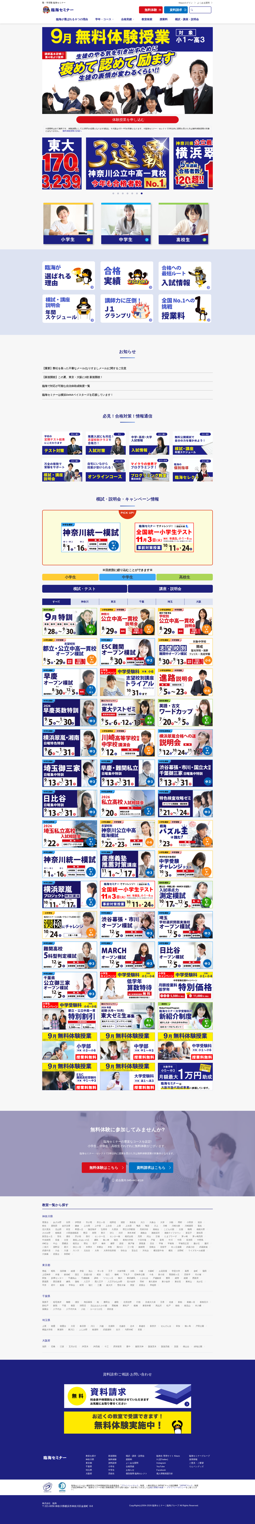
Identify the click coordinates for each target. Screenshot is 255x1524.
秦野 (112, 1243)
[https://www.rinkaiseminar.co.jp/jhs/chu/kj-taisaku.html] (106, 443)
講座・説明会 (170, 589)
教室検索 (147, 19)
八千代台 (57, 1309)
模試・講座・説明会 (187, 19)
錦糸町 (67, 1274)
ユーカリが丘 (96, 1309)
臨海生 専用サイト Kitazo (168, 1456)
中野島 (200, 1240)
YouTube (160, 1466)
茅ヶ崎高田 (197, 1236)
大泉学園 (121, 1271)
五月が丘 (73, 1346)
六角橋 (45, 1254)
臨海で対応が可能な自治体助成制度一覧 (66, 386)
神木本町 (132, 1233)
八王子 (87, 1282)
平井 (44, 1285)
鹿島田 (54, 1226)
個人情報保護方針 (164, 1473)
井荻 (82, 1271)
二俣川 (45, 1247)
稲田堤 (113, 1222)
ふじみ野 (83, 1330)
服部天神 (139, 1346)
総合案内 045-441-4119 (129, 1180)
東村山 (189, 1282)
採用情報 (193, 1459)
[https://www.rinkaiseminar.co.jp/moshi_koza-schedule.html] (69, 308)
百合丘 (135, 1250)
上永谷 (109, 1226)
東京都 (89, 1463)
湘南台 (143, 1233)
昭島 (53, 1271)
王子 (110, 1271)
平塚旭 (171, 1243)
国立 (77, 1274)
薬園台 (45, 1309)
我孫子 (45, 1302)
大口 (142, 1222)
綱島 (96, 1240)
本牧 (110, 1247)
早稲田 (153, 1285)
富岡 (162, 1240)
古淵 (181, 1229)
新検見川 (204, 1302)
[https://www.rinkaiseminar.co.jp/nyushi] (185, 275)
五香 (162, 1302)
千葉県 (89, 1466)
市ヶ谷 (100, 1271)
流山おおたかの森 (99, 1306)
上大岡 (87, 1226)
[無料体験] (127, 1423)
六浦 (66, 1250)
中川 (171, 1240)
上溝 (119, 1226)
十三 (106, 1346)
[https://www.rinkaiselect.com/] (193, 470)
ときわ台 (144, 1278)
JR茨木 (85, 1346)
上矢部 (128, 1226)
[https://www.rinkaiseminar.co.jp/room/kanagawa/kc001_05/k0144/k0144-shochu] (149, 470)
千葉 (64, 1306)
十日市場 (142, 1240)
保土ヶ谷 (77, 1247)
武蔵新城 (203, 1247)
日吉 (152, 1243)
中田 (179, 1240)
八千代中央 (71, 1309)
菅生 (59, 1236)
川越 (101, 1326)
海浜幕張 (88, 1302)
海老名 (133, 1222)
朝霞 (53, 1326)
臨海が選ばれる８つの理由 (72, 19)
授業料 (164, 19)
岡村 (180, 1222)
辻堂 (66, 1240)
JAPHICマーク (186, 1485)
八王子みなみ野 (115, 1282)
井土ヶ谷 (101, 1222)
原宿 (121, 1243)
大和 (97, 1250)
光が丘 (200, 1282)
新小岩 (161, 1274)
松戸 (168, 1306)
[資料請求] (127, 1396)
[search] (191, 10)
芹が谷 (78, 1236)
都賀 (73, 1306)
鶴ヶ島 (188, 1326)
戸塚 (153, 1240)
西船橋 (115, 1306)
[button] (113, 193)
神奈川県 (90, 1459)
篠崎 (117, 1274)
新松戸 (45, 1306)
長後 (57, 1240)
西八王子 (99, 1282)
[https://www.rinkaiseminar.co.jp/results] (127, 275)
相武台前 (129, 1236)
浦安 (77, 1302)
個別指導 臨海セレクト (136, 1473)
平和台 (72, 1285)
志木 (132, 1326)
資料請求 (176, 9)
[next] (209, 166)
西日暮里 (57, 1282)
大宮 (73, 1326)
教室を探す (91, 1456)
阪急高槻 (165, 1346)
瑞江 (91, 1285)
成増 (177, 1278)
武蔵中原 (46, 1250)
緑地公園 (198, 1346)
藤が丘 (197, 1243)
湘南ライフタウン (173, 1233)
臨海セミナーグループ (199, 1456)
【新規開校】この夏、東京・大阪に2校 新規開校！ (72, 377)
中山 (55, 1243)
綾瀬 (73, 1271)
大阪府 (89, 1473)
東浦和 (60, 1330)
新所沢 (153, 1326)
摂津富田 (117, 1346)
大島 (132, 1271)
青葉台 (45, 1222)
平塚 (161, 1243)
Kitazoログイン (186, 3)
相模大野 (201, 1229)
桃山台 (186, 1346)
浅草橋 (63, 1271)
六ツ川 (76, 1250)
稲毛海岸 (57, 1302)
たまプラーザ (170, 1236)
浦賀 (123, 1222)
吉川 (118, 1330)
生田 (68, 1222)
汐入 (112, 1233)
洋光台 (146, 1250)
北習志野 (127, 1302)
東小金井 (166, 1282)
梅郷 (68, 1302)
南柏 (177, 1306)
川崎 (165, 1226)
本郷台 (100, 1247)
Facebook (161, 1470)
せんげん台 (166, 1326)
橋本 (104, 1243)
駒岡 (190, 1229)
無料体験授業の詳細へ (72, 131)
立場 (158, 1236)
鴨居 (138, 1226)
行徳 (138, 1302)
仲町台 (45, 1243)
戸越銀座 (157, 1278)
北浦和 (111, 1326)
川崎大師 (176, 1226)
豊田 (168, 1278)
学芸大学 (176, 1271)
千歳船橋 (85, 1278)
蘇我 (55, 1306)
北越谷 (122, 1326)
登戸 (95, 1243)
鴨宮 (147, 1226)
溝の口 (120, 1247)
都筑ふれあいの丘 (81, 1240)
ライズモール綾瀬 (196, 1250)
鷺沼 (85, 1233)
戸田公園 (200, 1326)
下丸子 (126, 1274)
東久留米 (153, 1282)
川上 (156, 1226)
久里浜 (115, 1229)
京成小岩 (88, 1274)
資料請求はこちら (151, 1168)
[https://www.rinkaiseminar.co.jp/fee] (185, 308)
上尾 (44, 1326)
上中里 (98, 1226)
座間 (94, 1233)
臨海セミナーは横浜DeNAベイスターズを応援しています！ (77, 394)
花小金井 (131, 1282)
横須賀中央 (158, 1250)
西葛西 (45, 1282)
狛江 (108, 1274)
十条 (151, 1274)
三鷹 (99, 1285)
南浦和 (95, 1330)
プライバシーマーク (129, 1485)
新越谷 (142, 1326)
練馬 (68, 1282)
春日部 (83, 1326)
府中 (53, 1285)
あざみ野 (57, 1222)
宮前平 (163, 1247)
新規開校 (112, 1456)
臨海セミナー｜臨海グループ (165, 1505)
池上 (91, 1271)
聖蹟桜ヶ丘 (174, 1274)
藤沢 (207, 1243)
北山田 (58, 1229)
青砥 (44, 1271)
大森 (141, 1271)
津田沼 (83, 1306)
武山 (149, 1236)
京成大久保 (150, 1302)
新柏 (180, 1302)
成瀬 (186, 1278)
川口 (93, 1326)
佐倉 (171, 1302)
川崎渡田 (189, 1226)
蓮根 (77, 1282)
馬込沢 (159, 1306)
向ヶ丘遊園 (176, 1247)
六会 (57, 1250)
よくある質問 (203, 3)
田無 (44, 1278)
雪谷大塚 (121, 1285)
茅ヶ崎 (185, 1236)
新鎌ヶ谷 (191, 1302)
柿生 (44, 1226)
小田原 (190, 1222)
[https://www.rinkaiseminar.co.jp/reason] (69, 275)
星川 (66, 1247)
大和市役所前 (110, 1250)
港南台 (156, 1229)
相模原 (58, 1233)
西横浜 (65, 1243)
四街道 (110, 1309)
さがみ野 (46, 1233)
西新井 (195, 1278)
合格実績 (126, 19)
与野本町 (129, 1330)
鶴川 (120, 1278)
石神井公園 (139, 1274)
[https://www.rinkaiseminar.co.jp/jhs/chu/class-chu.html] (62, 443)
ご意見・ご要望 (196, 1463)
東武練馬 (131, 1278)
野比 (86, 1243)
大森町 (151, 1271)
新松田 (200, 1233)
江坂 (62, 1346)
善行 (88, 1236)
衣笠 (68, 1229)
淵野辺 (56, 1247)
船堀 (62, 1285)
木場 (57, 1274)
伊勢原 (78, 1222)
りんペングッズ (196, 1466)
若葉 (140, 1330)
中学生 (127, 577)
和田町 (67, 1254)
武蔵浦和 (107, 1330)
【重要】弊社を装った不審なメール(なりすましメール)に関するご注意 (84, 368)
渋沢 (121, 1233)
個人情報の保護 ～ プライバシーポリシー (168, 1487)
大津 (162, 1222)
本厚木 (89, 1247)
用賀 (132, 1285)
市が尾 (89, 1222)
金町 (196, 1271)
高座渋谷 (144, 1229)
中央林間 (46, 1240)
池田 (44, 1346)
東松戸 (126, 1306)
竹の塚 (198, 1274)
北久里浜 (46, 1229)
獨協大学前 (47, 1330)
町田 (82, 1285)
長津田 (189, 1240)
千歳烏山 (72, 1278)
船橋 (136, 1306)
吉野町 (180, 1250)
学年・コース (103, 19)
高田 (140, 1236)
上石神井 (46, 1274)
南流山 (187, 1306)
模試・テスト (84, 589)
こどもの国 (169, 1229)
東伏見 (178, 1282)
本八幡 (198, 1306)
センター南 (115, 1236)
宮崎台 (152, 1247)
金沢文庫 (66, 1226)
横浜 (171, 1250)
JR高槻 (96, 1346)
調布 (96, 1278)
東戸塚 (131, 1243)
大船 (171, 1222)
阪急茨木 (152, 1346)
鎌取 (117, 1302)
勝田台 (107, 1302)
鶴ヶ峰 (106, 1240)
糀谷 (99, 1274)
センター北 (100, 1236)
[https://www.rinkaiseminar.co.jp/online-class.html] (106, 470)
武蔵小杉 (190, 1247)
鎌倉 (77, 1226)
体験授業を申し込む (128, 120)
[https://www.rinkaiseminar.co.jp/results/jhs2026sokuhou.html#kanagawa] (127, 163)
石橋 (53, 1346)
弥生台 (124, 1250)
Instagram (161, 1463)
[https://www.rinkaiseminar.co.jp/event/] (62, 470)
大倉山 (152, 1222)
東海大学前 (128, 1240)
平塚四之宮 (184, 1243)
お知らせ (130, 1470)
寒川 (103, 1233)
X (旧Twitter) (162, 1459)
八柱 (83, 1309)
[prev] (46, 166)
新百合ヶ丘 (47, 1236)
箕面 (176, 1346)
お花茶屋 (163, 1271)
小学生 (70, 577)
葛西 (187, 1271)
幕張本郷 (147, 1306)
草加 (178, 1326)
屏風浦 (142, 1243)
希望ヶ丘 (79, 1229)
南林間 (141, 1247)
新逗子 (189, 1233)
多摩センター (57, 1278)
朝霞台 (63, 1326)
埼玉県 (89, 1470)
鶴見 (116, 1240)
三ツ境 (131, 1247)
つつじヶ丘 (108, 1278)
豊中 (128, 1346)
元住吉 (87, 1250)
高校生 (184, 577)
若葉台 (56, 1254)
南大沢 (109, 1285)
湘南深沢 (155, 1233)
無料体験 (112, 1459)
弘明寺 (104, 1229)
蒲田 (204, 1271)
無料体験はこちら (103, 1168)
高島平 (187, 1274)
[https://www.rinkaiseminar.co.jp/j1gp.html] (127, 308)
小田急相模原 (72, 1233)
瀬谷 (68, 1236)
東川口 (71, 1330)
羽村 (142, 1282)
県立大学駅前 (129, 1229)
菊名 (200, 1226)
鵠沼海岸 (92, 1229)
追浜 (200, 1222)
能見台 (76, 1243)
